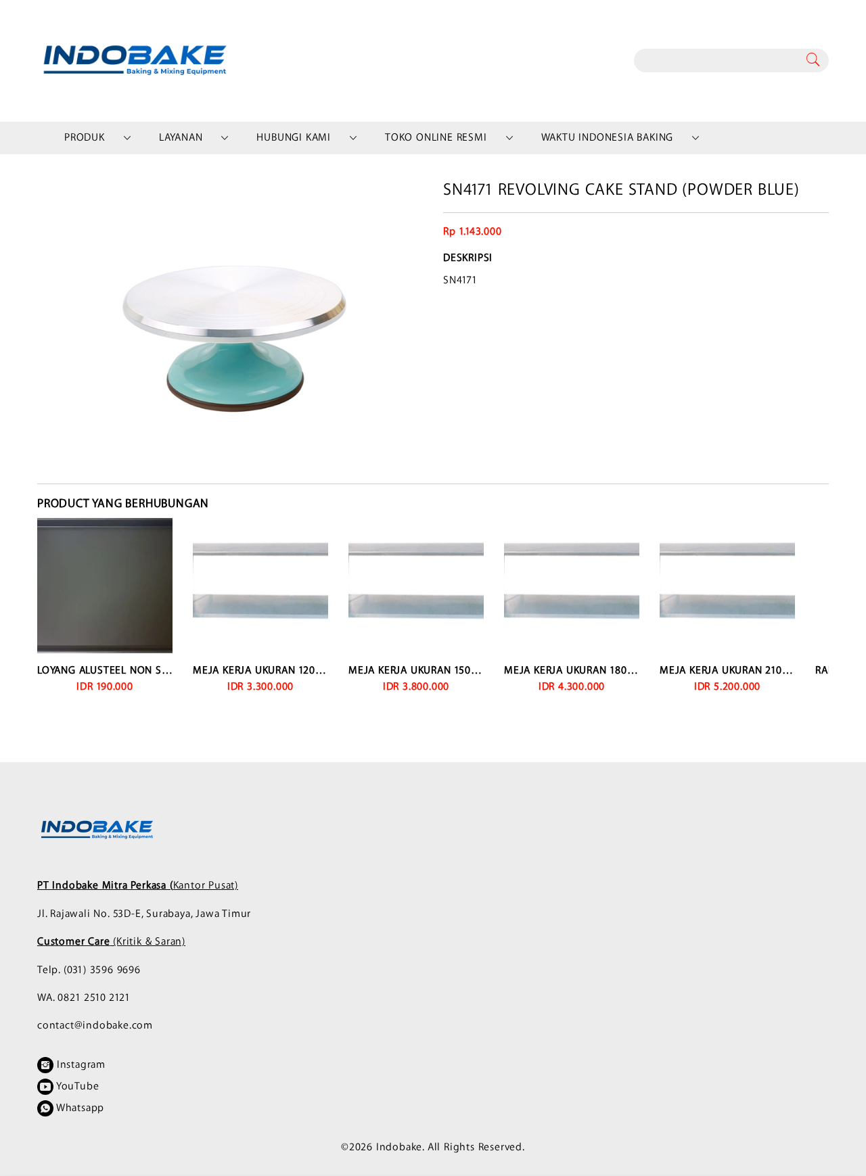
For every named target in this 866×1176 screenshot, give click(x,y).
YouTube (76, 1086)
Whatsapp (78, 1108)
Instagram (79, 1065)
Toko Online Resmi (436, 137)
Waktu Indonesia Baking (607, 137)
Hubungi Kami (293, 137)
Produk (84, 137)
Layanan (181, 137)
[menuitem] (84, 138)
